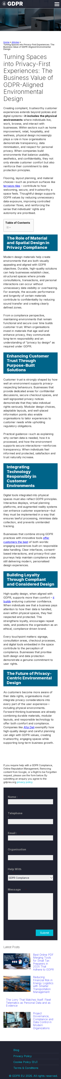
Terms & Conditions (25, 1068)
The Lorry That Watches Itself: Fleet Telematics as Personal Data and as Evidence (28, 1002)
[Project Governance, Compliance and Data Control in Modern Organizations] (16, 1026)
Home (6, 42)
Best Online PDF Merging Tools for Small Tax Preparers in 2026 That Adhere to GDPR (43, 962)
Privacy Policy (22, 1056)
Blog (16, 1050)
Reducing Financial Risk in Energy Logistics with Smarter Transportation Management (43, 984)
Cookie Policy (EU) (25, 1062)
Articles (15, 42)
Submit (44, 932)
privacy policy (24, 782)
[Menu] (57, 4)
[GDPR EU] (12, 5)
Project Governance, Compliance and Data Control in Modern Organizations (43, 1021)
